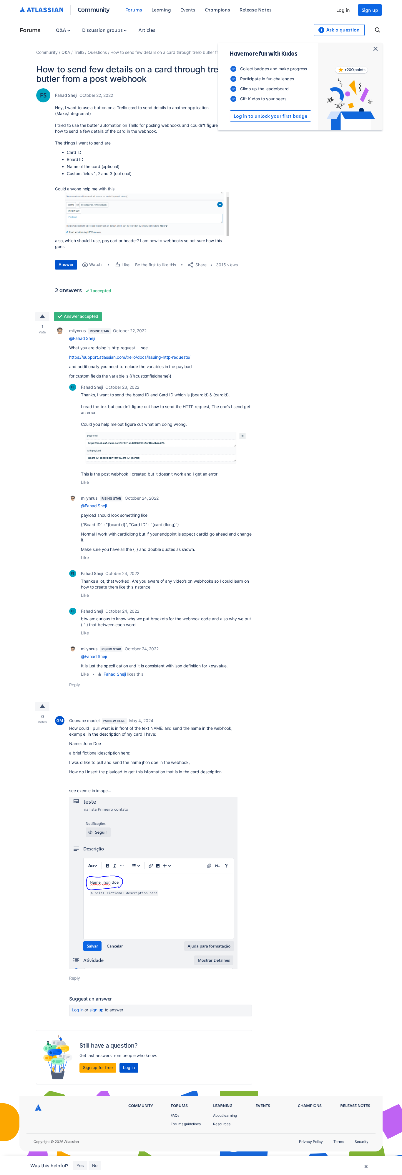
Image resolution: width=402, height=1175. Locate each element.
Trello (79, 52)
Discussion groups (103, 30)
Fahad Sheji (66, 95)
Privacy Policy (311, 1141)
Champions (217, 9)
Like (85, 482)
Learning (161, 9)
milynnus (77, 330)
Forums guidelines (186, 1124)
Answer (66, 264)
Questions (97, 52)
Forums (133, 9)
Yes (80, 1165)
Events (187, 9)
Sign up (370, 10)
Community (94, 9)
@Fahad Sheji (82, 338)
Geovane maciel (84, 720)
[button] (143, 214)
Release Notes (256, 9)
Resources (221, 1124)
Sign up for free (98, 1067)
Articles (147, 30)
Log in (343, 10)
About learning (225, 1115)
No (94, 1165)
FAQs (175, 1115)
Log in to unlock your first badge (270, 116)
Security (361, 1141)
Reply (74, 684)
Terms (338, 1141)
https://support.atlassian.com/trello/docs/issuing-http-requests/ (129, 357)
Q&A (61, 30)
